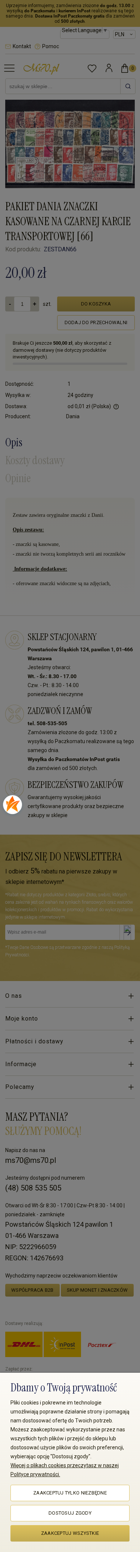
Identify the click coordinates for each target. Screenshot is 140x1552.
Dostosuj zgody (70, 1513)
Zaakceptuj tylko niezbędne (70, 1493)
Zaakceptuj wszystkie (70, 1533)
